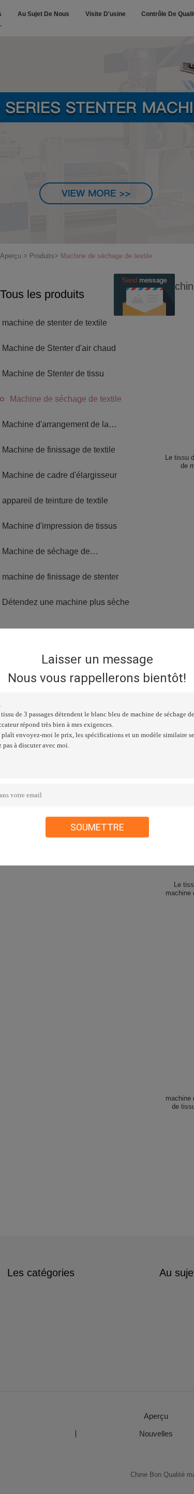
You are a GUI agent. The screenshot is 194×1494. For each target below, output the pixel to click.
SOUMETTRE (97, 827)
